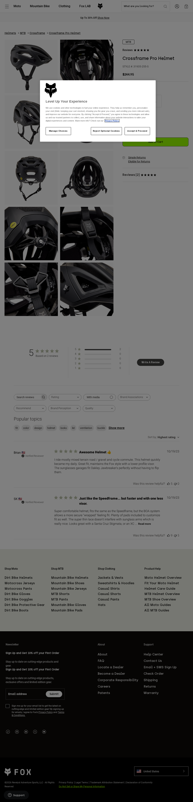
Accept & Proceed (137, 131)
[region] (98, 111)
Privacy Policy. (112, 121)
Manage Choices (58, 131)
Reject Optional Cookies (106, 131)
